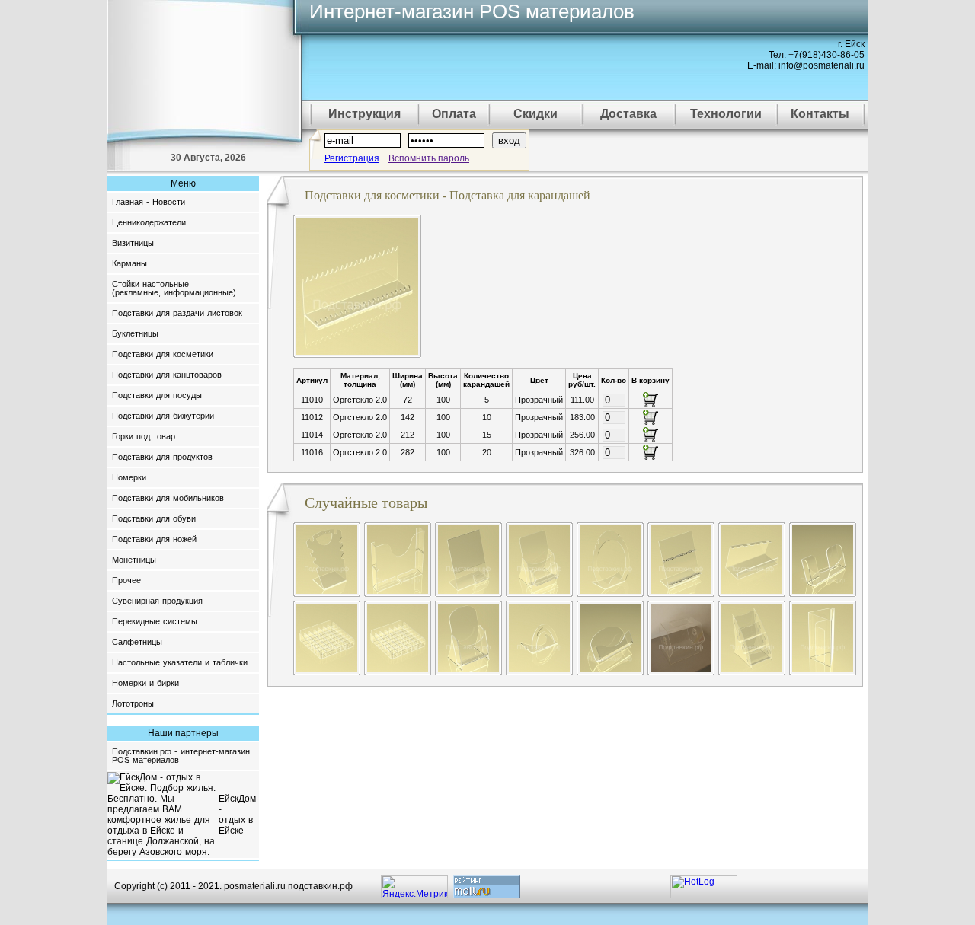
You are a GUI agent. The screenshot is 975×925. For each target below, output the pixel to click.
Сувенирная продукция (157, 600)
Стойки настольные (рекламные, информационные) (174, 288)
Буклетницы (135, 333)
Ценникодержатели (149, 222)
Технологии (726, 113)
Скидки (535, 113)
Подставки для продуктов (162, 456)
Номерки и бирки (145, 682)
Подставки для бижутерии (163, 415)
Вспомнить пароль (428, 158)
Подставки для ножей (154, 539)
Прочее (126, 580)
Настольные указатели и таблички (180, 662)
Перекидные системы (154, 621)
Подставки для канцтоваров (167, 374)
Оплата (454, 113)
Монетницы (134, 559)
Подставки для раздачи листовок (177, 312)
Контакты (820, 113)
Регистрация (351, 158)
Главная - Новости (148, 201)
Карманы (129, 263)
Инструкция (364, 113)
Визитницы (133, 242)
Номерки (129, 477)
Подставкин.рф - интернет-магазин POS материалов (181, 755)
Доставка (628, 113)
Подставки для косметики (162, 354)
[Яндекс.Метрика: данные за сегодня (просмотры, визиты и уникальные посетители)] (414, 886)
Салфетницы (137, 641)
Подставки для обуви (154, 518)
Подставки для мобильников (168, 497)
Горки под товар (143, 436)
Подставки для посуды (157, 395)
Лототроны (133, 703)
